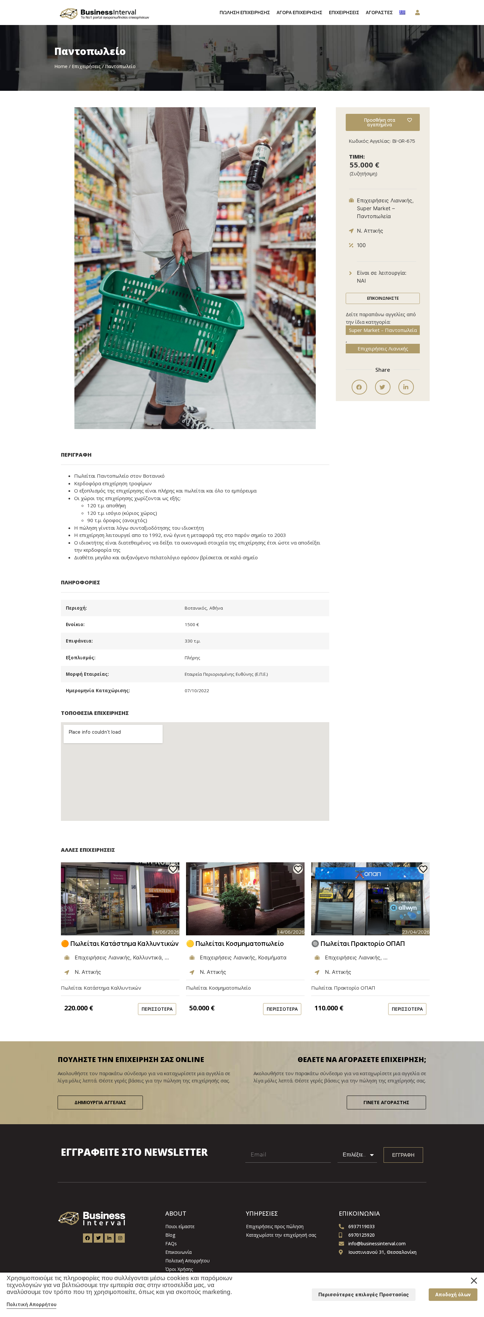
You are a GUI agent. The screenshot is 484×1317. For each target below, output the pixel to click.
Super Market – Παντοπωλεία (383, 330)
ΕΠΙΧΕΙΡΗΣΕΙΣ (344, 12)
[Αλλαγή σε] (402, 12)
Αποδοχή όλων (453, 1295)
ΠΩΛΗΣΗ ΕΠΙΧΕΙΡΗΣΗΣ (245, 12)
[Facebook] (87, 1238)
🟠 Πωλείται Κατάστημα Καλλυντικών (120, 943)
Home (60, 66)
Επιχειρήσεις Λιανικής (383, 348)
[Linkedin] (109, 1238)
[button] (359, 387)
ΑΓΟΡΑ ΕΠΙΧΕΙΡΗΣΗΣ (299, 12)
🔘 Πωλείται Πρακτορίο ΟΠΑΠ (358, 943)
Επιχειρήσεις (86, 66)
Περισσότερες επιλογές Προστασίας (363, 1295)
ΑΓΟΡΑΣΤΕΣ (379, 12)
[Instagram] (120, 1238)
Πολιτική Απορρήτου (31, 1304)
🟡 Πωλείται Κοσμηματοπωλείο (235, 943)
